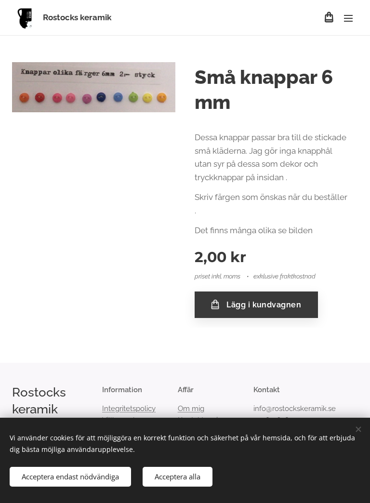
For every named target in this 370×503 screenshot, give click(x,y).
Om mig (191, 408)
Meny (348, 17)
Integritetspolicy (129, 408)
